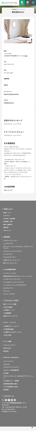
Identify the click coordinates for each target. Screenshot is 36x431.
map (25, 61)
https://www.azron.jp (11, 100)
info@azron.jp (9, 108)
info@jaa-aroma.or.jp (9, 417)
